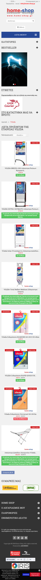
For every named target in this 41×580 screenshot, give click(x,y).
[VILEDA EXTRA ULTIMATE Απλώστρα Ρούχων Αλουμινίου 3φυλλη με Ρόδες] (20, 194)
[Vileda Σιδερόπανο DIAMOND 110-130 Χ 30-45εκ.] (20, 322)
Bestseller (8, 47)
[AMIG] (31, 488)
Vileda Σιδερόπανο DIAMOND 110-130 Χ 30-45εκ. (21, 337)
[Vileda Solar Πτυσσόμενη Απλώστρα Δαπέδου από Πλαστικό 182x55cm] (20, 236)
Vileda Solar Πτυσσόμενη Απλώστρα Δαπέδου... (20, 251)
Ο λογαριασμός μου (13, 507)
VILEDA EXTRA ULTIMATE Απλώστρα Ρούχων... (20, 209)
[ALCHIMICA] (10, 488)
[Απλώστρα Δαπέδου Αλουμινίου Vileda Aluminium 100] (20, 438)
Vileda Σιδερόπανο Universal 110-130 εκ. (20, 414)
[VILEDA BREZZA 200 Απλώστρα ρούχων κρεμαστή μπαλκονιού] (20, 153)
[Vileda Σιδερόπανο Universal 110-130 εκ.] (20, 399)
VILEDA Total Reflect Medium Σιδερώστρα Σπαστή (20, 290)
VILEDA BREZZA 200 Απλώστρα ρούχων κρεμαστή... (20, 169)
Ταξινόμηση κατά (7, 135)
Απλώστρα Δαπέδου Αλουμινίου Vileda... (21, 453)
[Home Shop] (20, 12)
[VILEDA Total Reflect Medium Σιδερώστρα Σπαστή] (20, 275)
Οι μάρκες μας (11, 481)
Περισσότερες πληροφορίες (35, 574)
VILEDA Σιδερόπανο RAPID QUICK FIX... (20, 375)
